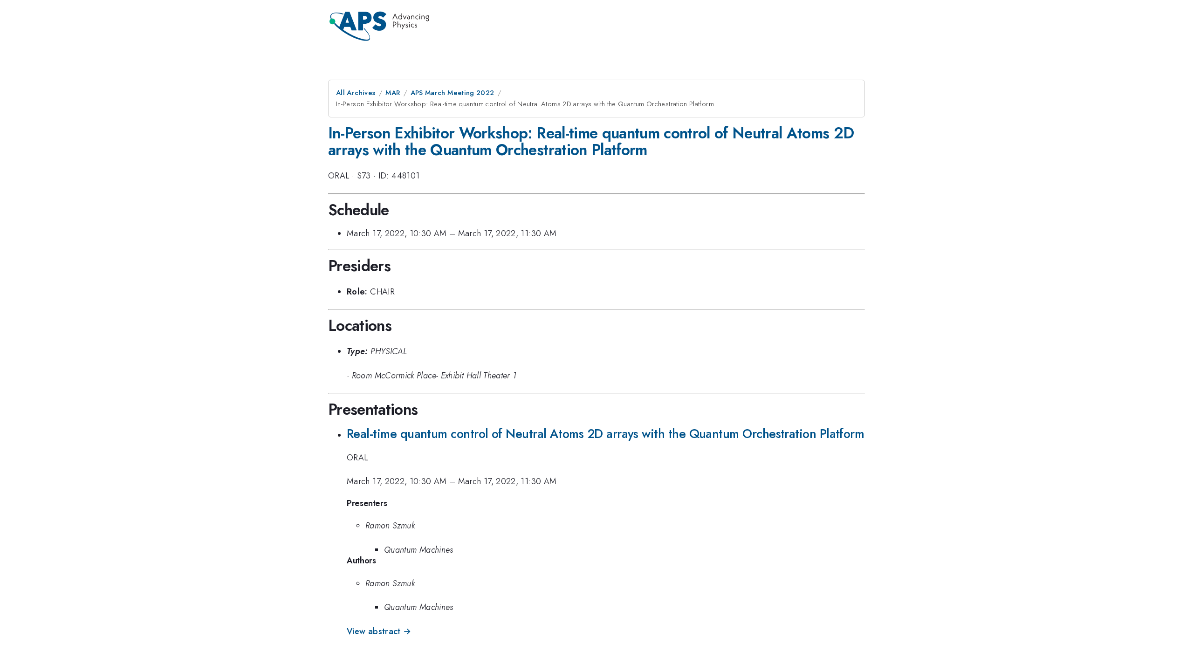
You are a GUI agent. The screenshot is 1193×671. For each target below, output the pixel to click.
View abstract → (379, 631)
